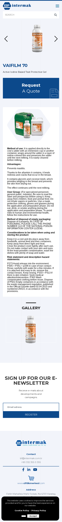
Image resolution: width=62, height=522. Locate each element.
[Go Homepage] (31, 446)
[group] (32, 39)
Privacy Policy (38, 510)
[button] (6, 38)
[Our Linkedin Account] (28, 469)
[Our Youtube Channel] (35, 469)
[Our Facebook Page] (23, 469)
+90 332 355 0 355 (31, 462)
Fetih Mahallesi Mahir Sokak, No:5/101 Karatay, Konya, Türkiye (31, 495)
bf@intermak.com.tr (31, 458)
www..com (31, 483)
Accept (33, 516)
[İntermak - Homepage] (17, 6)
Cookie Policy (22, 510)
